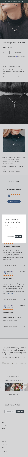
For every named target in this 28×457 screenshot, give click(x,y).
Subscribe (18, 236)
